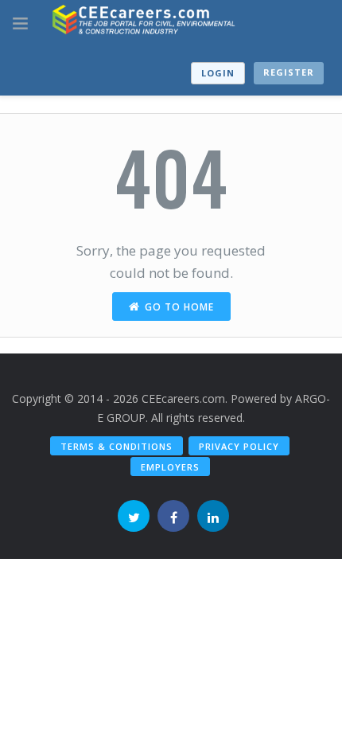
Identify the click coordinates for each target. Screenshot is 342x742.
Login (218, 73)
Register (288, 72)
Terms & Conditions (116, 446)
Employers (170, 467)
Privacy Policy (239, 446)
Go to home (179, 307)
